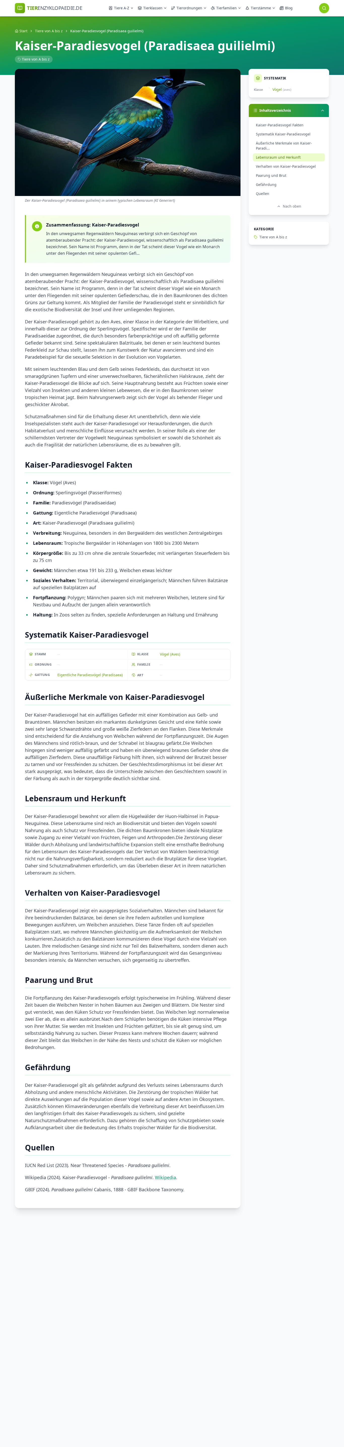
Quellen (262, 193)
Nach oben (292, 206)
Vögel (277, 89)
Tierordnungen (189, 8)
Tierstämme (261, 8)
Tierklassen (152, 8)
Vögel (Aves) (170, 654)
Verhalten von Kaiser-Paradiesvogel (286, 166)
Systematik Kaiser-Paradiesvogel (283, 134)
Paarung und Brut (271, 175)
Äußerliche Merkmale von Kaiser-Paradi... (284, 146)
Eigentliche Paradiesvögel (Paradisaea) (90, 674)
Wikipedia (165, 1177)
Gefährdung (266, 184)
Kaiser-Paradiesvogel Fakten (279, 125)
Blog (289, 8)
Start (23, 31)
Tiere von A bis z (49, 31)
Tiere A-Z (121, 8)
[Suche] (324, 8)
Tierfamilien (226, 8)
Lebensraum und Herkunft (278, 157)
